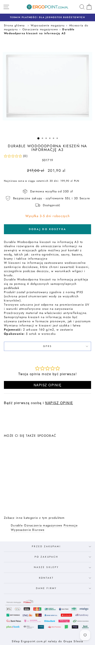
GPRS (47, 346)
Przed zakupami (46, 546)
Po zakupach (46, 557)
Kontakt (46, 578)
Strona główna (14, 25)
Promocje (71, 525)
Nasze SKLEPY (46, 567)
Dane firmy (46, 588)
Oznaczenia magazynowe (40, 29)
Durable (17, 525)
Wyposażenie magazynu (48, 25)
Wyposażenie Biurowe (28, 530)
